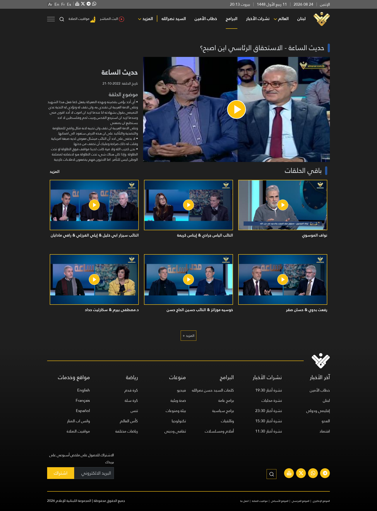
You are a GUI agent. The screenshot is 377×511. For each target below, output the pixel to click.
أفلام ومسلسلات (219, 431)
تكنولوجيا (179, 420)
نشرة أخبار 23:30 (268, 410)
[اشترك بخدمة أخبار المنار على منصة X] (301, 474)
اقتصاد (324, 431)
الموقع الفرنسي (300, 501)
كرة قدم (131, 390)
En (57, 4)
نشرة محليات (272, 400)
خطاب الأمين (206, 18)
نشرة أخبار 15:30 (268, 420)
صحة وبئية (178, 400)
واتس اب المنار (78, 420)
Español (83, 410)
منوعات (177, 377)
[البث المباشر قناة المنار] (289, 474)
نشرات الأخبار (257, 18)
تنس (134, 410)
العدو (326, 420)
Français (83, 400)
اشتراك (60, 473)
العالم (283, 18)
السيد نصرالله (174, 18)
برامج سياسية (223, 410)
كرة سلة (131, 400)
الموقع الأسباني (279, 501)
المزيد (147, 18)
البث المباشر (109, 18)
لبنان (301, 18)
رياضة (132, 377)
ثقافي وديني (175, 431)
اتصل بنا (244, 501)
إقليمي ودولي (318, 410)
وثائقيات (227, 420)
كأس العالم (129, 420)
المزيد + (188, 335)
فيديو (181, 390)
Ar (50, 4)
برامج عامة (226, 400)
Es (69, 4)
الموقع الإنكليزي (321, 501)
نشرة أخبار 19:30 (268, 390)
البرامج (231, 18)
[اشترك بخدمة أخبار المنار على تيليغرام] (325, 474)
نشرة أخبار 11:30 (268, 431)
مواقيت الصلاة (79, 18)
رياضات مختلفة (126, 431)
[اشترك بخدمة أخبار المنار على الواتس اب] (313, 474)
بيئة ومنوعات (176, 410)
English (83, 390)
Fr (63, 4)
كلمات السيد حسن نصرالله (213, 390)
